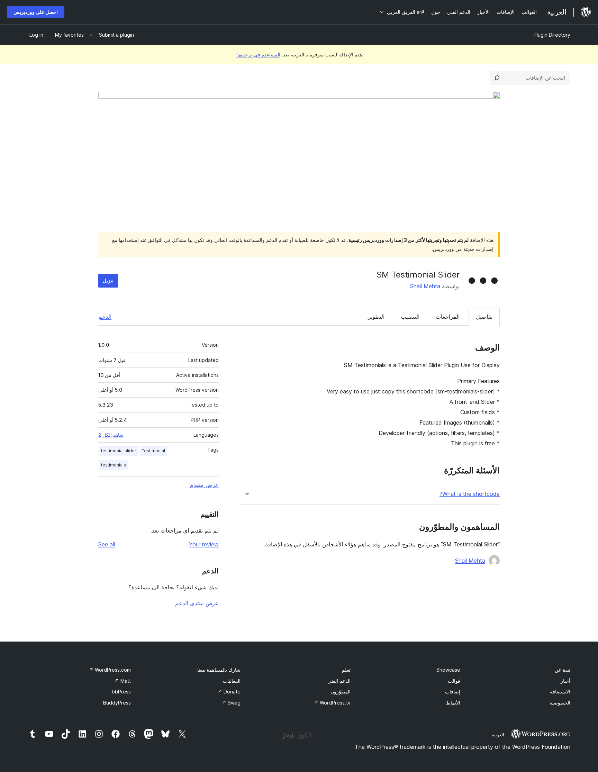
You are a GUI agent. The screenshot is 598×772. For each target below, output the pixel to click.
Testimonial (153, 450)
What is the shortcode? (470, 494)
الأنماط (453, 703)
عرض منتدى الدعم (197, 603)
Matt (123, 681)
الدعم (104, 316)
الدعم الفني (339, 681)
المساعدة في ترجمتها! (258, 54)
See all (106, 544)
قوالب (454, 681)
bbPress (121, 691)
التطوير (376, 316)
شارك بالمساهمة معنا (219, 670)
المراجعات (448, 316)
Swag (231, 703)
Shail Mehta (425, 286)
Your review (204, 544)
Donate (229, 691)
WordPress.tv (332, 703)
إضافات (452, 691)
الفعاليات (232, 681)
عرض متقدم (204, 484)
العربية (498, 734)
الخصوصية (560, 703)
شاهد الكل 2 (111, 435)
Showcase (448, 670)
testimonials (113, 464)
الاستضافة (560, 691)
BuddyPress (117, 703)
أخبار (565, 681)
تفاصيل (484, 316)
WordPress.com (110, 670)
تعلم (346, 670)
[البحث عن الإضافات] (497, 78)
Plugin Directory (552, 35)
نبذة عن (562, 670)
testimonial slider (118, 450)
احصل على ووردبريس (35, 12)
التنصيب (410, 316)
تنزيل (108, 280)
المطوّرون (340, 691)
